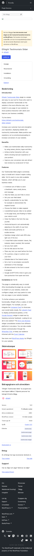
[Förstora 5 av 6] (14, 373)
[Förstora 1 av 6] (14, 352)
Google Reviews (7, 315)
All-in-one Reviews (24, 321)
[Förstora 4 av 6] (30, 362)
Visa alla (29, 458)
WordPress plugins (18, 338)
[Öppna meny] (31, 2)
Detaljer (6, 64)
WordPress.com (8, 514)
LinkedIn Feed (26, 310)
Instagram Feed (16, 307)
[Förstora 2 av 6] (30, 352)
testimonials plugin (26, 432)
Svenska (9, 531)
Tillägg (20, 489)
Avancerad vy (6, 445)
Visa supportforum (8, 472)
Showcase (21, 483)
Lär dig (4, 498)
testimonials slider (26, 436)
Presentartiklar (23, 508)
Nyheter (4, 486)
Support (6, 83)
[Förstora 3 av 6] (14, 362)
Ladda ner (6, 57)
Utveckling (7, 78)
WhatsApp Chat (7, 331)
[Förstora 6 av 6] (30, 373)
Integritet (5, 492)
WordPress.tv (7, 508)
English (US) (28, 424)
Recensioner (8, 69)
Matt (4, 517)
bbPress (5, 520)
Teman (20, 486)
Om (3, 483)
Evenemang (22, 501)
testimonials (28, 428)
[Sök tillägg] (21, 14)
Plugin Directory (6, 8)
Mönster (21, 492)
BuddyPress (7, 523)
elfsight (6, 52)
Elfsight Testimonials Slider (10, 97)
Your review (6, 458)
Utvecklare (5, 505)
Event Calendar (19, 334)
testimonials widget (26, 439)
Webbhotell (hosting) (9, 489)
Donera (21, 505)
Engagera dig (22, 498)
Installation (7, 73)
